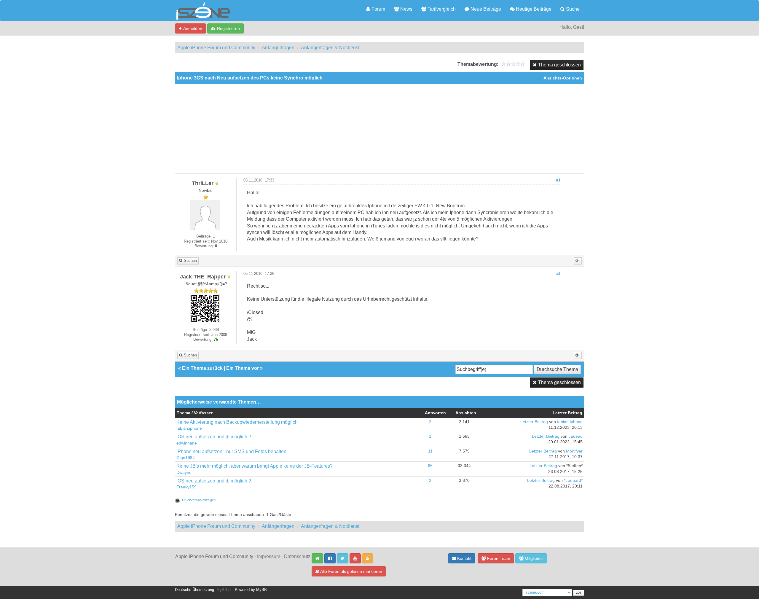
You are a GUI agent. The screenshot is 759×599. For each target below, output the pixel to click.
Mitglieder (533, 558)
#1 (558, 180)
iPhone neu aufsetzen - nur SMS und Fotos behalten (231, 451)
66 (430, 465)
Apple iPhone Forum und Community (216, 47)
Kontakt (463, 558)
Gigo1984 (185, 457)
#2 (558, 274)
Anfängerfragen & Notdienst (330, 47)
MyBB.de (224, 590)
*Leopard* (573, 480)
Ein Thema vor (242, 368)
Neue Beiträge (485, 9)
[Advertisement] (379, 128)
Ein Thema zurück (202, 368)
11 (430, 451)
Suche (572, 9)
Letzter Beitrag (534, 422)
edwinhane (186, 443)
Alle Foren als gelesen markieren (350, 571)
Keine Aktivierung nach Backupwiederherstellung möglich (237, 422)
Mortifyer (574, 451)
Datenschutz (297, 556)
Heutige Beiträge (533, 9)
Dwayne (184, 472)
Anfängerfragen (278, 47)
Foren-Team (498, 558)
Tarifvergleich (441, 9)
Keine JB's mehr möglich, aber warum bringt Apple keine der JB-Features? (254, 466)
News (405, 9)
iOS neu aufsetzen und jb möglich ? (213, 436)
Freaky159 (186, 487)
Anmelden (192, 28)
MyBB (261, 590)
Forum (377, 9)
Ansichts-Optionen (562, 78)
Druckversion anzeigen (199, 500)
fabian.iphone (189, 428)
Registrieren (228, 28)
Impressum (268, 556)
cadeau (576, 436)
